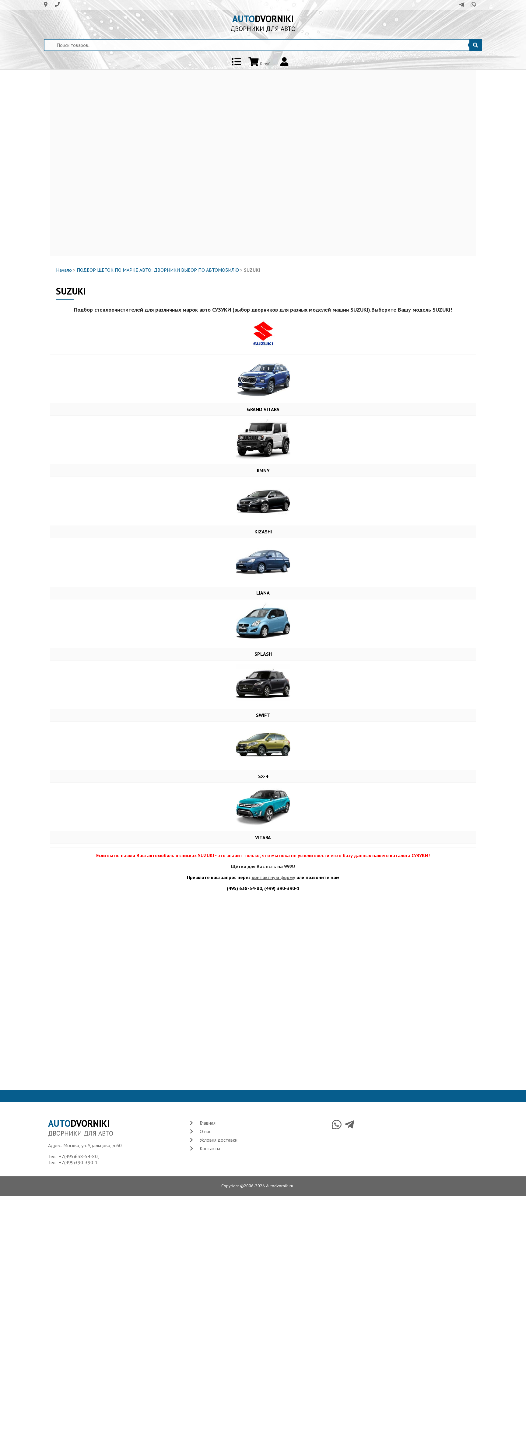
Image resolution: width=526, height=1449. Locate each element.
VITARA (263, 837)
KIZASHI (263, 532)
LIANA (263, 593)
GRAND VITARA (263, 409)
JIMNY (263, 470)
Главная (208, 1123)
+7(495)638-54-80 (78, 1156)
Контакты (210, 1148)
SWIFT (263, 715)
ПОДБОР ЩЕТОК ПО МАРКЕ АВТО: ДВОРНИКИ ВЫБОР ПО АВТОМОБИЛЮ (158, 270)
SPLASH (263, 654)
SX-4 (263, 776)
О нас (205, 1131)
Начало (64, 270)
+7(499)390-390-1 (78, 1162)
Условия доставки (218, 1140)
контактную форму (273, 877)
